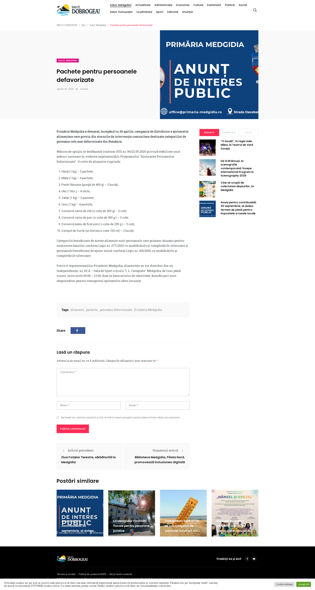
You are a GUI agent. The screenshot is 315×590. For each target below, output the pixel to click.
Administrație (163, 5)
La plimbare (144, 12)
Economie (182, 5)
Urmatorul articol (165, 450)
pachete (92, 310)
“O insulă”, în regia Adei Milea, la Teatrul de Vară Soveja (237, 145)
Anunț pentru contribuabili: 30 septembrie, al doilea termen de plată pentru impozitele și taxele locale (238, 208)
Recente (209, 132)
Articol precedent (81, 450)
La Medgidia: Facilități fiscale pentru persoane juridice (131, 526)
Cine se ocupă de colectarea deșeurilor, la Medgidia (237, 186)
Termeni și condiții (66, 574)
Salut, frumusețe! (121, 12)
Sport (159, 12)
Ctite (248, 132)
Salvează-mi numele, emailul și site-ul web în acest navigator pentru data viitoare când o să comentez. (120, 417)
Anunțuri (187, 12)
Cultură (198, 5)
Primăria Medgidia (148, 310)
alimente (77, 310)
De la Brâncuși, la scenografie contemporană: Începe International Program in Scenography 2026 (237, 168)
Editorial (172, 12)
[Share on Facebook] (78, 330)
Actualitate (142, 5)
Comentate (229, 132)
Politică (230, 5)
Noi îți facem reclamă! (121, 574)
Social (243, 5)
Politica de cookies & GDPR (92, 574)
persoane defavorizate (116, 310)
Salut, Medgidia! (120, 5)
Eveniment (214, 5)
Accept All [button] (303, 584)
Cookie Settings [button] (284, 584)
